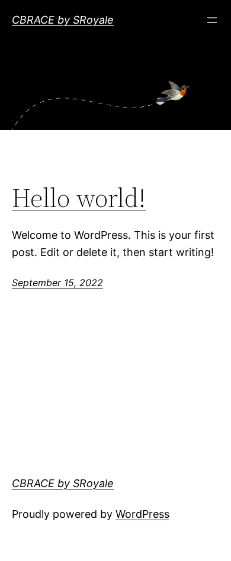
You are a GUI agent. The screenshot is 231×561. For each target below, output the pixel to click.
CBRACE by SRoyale (63, 20)
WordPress (142, 514)
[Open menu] (212, 20)
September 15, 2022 (57, 282)
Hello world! (79, 198)
